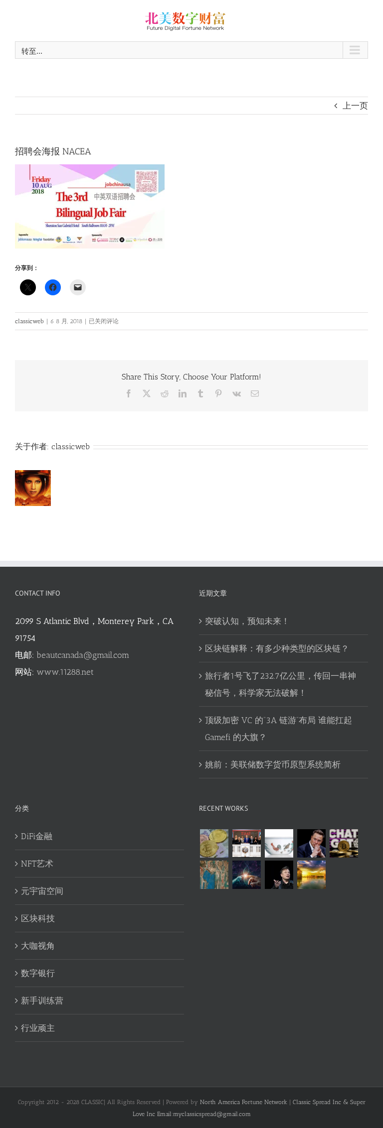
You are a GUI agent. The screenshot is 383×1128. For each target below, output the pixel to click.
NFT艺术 (37, 864)
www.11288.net (65, 672)
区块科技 (38, 918)
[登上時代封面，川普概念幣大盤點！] (246, 843)
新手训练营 (42, 1000)
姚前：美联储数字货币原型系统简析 (273, 764)
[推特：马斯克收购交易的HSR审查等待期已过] (279, 874)
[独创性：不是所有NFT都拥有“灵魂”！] (311, 874)
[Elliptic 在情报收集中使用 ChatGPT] (344, 843)
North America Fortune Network (243, 1102)
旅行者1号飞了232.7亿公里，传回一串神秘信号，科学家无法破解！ (280, 684)
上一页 (355, 106)
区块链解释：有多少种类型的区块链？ (277, 648)
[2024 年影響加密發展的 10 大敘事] (214, 843)
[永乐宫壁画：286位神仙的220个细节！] (214, 874)
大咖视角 (38, 946)
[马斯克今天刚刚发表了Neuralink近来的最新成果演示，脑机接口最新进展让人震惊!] (311, 843)
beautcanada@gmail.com (82, 655)
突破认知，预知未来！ (247, 621)
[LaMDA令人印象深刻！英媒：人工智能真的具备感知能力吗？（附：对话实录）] (246, 874)
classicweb (29, 321)
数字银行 (38, 973)
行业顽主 (38, 1028)
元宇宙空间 (42, 891)
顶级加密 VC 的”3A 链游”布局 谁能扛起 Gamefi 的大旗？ (278, 728)
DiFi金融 (36, 836)
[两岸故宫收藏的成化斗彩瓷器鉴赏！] (279, 843)
